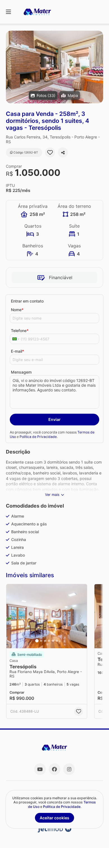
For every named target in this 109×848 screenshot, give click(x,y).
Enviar (54, 419)
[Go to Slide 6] (57, 641)
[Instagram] (69, 769)
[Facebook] (54, 769)
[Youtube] (40, 769)
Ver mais (52, 495)
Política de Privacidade (38, 437)
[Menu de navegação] (8, 12)
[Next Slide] (98, 67)
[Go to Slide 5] (53, 641)
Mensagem (21, 372)
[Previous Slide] (10, 67)
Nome (17, 309)
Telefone (20, 330)
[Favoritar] (50, 152)
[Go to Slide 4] (49, 641)
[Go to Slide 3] (45, 641)
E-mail (17, 351)
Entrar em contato (27, 301)
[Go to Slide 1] (37, 640)
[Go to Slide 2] (41, 641)
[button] (54, 67)
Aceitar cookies (54, 817)
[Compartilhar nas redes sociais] (63, 152)
